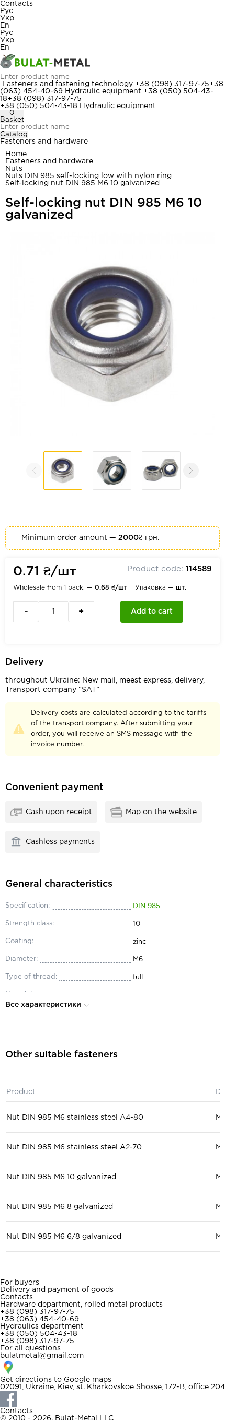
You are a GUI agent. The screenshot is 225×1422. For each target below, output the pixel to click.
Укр (7, 18)
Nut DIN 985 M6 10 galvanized (61, 1177)
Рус (6, 11)
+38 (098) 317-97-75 (172, 84)
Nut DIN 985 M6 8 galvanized (59, 1207)
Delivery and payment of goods (57, 1290)
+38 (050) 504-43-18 (38, 106)
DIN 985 (146, 906)
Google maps (87, 1380)
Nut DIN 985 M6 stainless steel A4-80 (74, 1117)
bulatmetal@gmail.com (42, 1356)
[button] (191, 470)
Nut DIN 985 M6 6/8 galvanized (63, 1236)
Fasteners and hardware (44, 141)
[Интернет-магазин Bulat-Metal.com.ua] (112, 62)
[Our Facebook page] (112, 1399)
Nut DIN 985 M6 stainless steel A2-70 (74, 1147)
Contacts (16, 4)
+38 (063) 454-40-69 (39, 1319)
